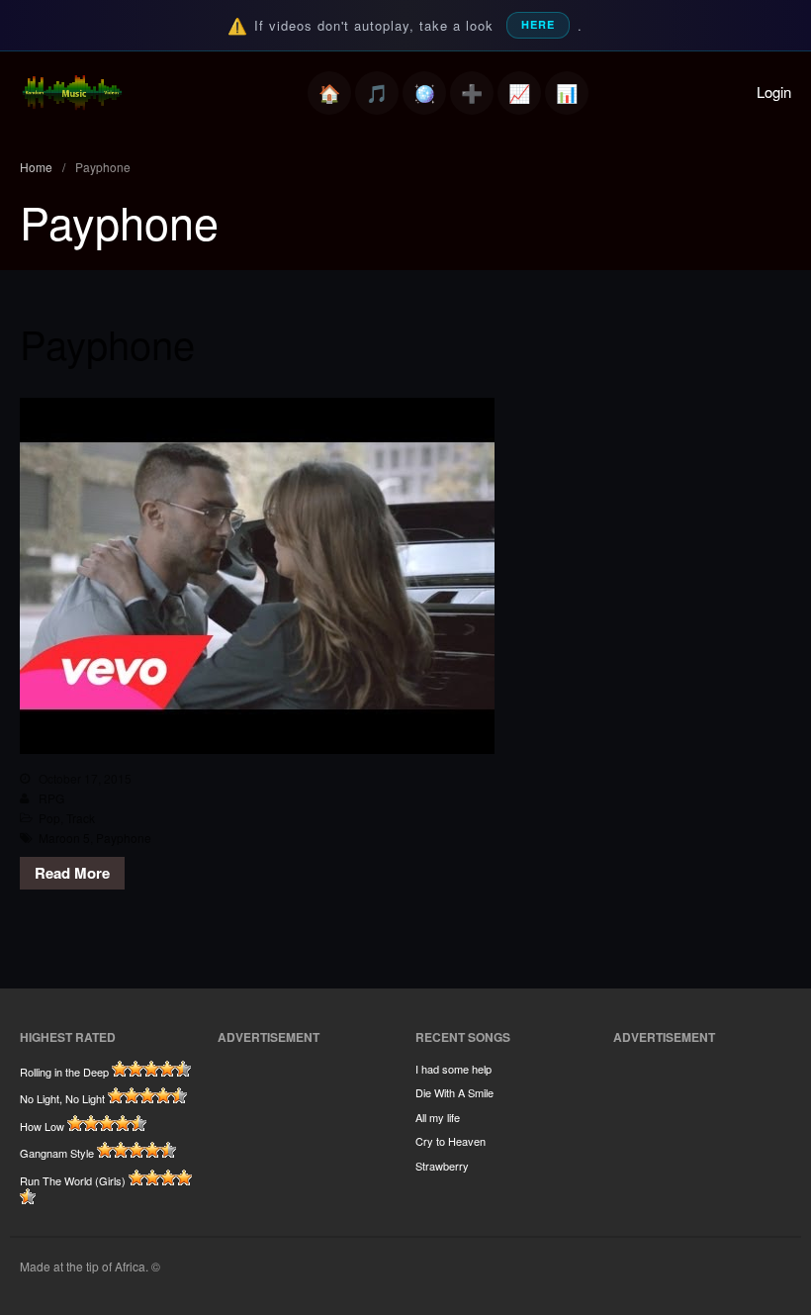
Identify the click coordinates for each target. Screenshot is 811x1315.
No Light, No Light (62, 1098)
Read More (72, 873)
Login (774, 91)
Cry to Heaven (450, 1141)
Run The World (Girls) (73, 1180)
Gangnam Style (57, 1153)
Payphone (107, 343)
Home (329, 93)
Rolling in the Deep (64, 1072)
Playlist (377, 93)
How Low (42, 1126)
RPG (51, 798)
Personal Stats (519, 93)
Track (80, 817)
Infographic (566, 93)
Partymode (424, 93)
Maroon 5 (64, 837)
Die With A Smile (454, 1092)
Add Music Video (472, 93)
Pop (49, 817)
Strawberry (442, 1166)
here (538, 24)
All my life (437, 1117)
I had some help (453, 1069)
